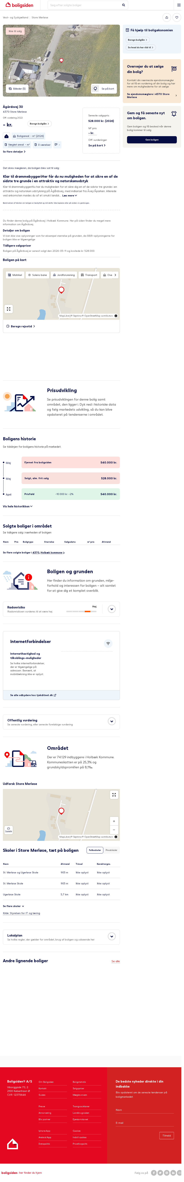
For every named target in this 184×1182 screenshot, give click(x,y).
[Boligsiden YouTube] (180, 1173)
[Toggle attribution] (116, 316)
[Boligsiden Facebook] (154, 1173)
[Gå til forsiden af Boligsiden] (19, 5)
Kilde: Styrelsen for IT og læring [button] (21, 913)
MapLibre (64, 315)
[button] (6, 136)
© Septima (76, 315)
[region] (61, 294)
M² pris (92, 128)
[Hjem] (12, 1143)
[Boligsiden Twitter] (160, 1173)
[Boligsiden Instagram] (167, 1173)
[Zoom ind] (114, 821)
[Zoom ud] (114, 830)
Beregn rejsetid (21, 326)
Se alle (116, 961)
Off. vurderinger (97, 139)
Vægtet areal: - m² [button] (19, 144)
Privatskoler (111, 850)
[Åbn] (111, 609)
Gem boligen (151, 139)
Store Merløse (40, 17)
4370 (36, 552)
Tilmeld (166, 1135)
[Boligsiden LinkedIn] (173, 1173)
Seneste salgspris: (99, 115)
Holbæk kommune (51, 552)
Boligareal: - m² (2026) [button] (30, 135)
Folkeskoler (95, 850)
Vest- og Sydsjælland (15, 17)
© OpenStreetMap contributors (97, 315)
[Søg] (123, 5)
